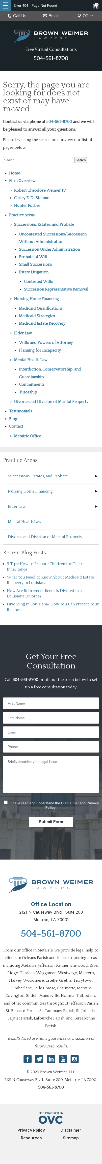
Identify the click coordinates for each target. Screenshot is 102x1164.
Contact (16, 426)
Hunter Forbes (27, 205)
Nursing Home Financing (36, 298)
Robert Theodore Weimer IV (40, 190)
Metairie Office (27, 436)
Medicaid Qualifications (40, 308)
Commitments (32, 384)
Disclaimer (70, 803)
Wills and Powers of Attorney (46, 342)
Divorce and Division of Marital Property (51, 401)
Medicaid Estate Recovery (42, 323)
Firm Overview (22, 180)
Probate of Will (33, 257)
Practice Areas (22, 215)
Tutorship (28, 392)
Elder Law (23, 333)
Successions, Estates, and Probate (44, 224)
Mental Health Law (31, 360)
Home (14, 173)
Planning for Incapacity (40, 350)
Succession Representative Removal (56, 289)
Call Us (19, 16)
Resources (31, 1137)
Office (88, 16)
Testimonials (20, 411)
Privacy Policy (31, 1130)
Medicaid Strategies (37, 316)
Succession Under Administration (49, 249)
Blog (13, 419)
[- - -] (5, 5)
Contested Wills (38, 281)
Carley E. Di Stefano (32, 198)
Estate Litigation (34, 272)
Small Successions (35, 264)
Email (54, 16)
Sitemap (71, 1137)
